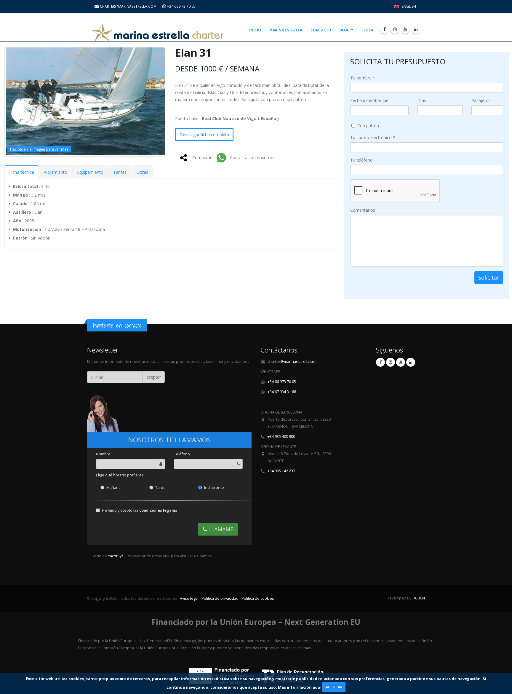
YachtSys (116, 556)
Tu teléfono (361, 160)
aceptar (153, 377)
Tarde (160, 487)
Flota (367, 30)
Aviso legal (189, 598)
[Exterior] (85, 101)
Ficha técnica (21, 172)
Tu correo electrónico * (372, 137)
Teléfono (182, 454)
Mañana (113, 487)
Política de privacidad (220, 598)
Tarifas (120, 172)
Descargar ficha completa (204, 134)
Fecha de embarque (369, 100)
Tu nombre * (362, 78)
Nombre (103, 454)
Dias (421, 100)
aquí (317, 687)
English (409, 6)
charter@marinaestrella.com (293, 361)
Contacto (321, 30)
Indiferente (214, 487)
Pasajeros (481, 100)
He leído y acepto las (139, 510)
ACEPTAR (334, 687)
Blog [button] (345, 30)
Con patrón (368, 125)
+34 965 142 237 (281, 470)
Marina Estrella (285, 30)
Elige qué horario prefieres (120, 475)
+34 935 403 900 (281, 436)
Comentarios (362, 210)
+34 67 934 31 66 (282, 391)
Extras (142, 172)
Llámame (220, 529)
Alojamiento (55, 172)
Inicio (255, 30)
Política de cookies (257, 598)
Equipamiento (90, 172)
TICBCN (418, 598)
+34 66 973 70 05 (282, 381)
